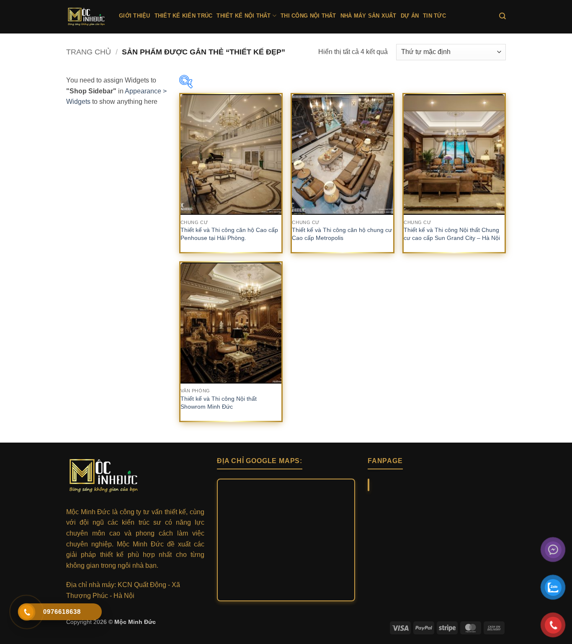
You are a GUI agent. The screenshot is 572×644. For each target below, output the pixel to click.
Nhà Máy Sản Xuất (368, 16)
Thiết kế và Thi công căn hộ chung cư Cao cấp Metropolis (342, 234)
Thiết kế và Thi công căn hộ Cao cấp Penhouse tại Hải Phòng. (229, 234)
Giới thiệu (134, 16)
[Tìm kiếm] (502, 16)
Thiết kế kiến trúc (184, 16)
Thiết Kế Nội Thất (243, 16)
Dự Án (410, 16)
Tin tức (434, 16)
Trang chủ (88, 51)
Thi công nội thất (308, 16)
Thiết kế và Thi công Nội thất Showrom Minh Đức (218, 402)
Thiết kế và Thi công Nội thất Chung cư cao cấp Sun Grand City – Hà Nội (452, 234)
